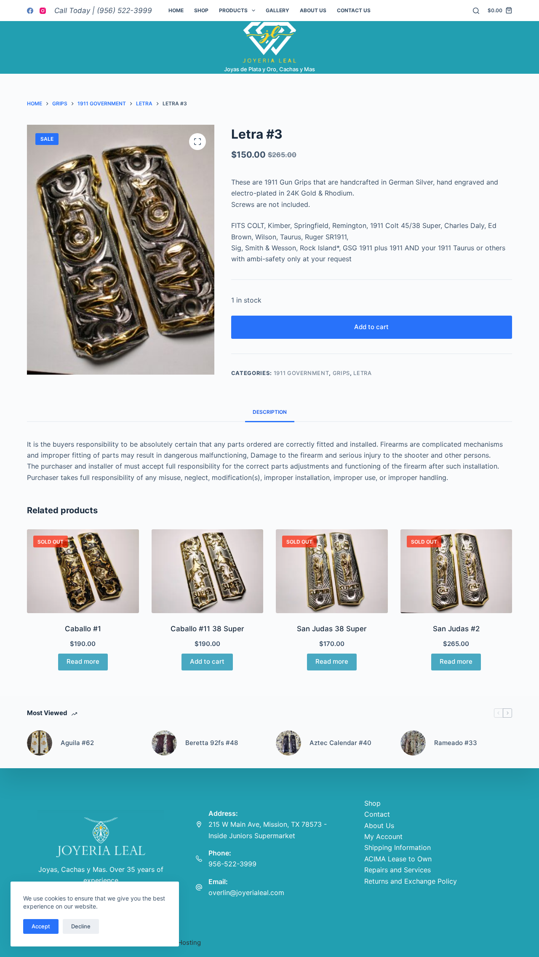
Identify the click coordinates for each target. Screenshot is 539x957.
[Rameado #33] (413, 743)
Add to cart (371, 327)
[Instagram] (43, 11)
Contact (377, 814)
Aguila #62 (77, 743)
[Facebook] (30, 11)
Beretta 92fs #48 (211, 743)
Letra (362, 373)
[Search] (476, 11)
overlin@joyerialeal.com (246, 892)
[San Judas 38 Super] (332, 571)
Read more (83, 661)
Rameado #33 (455, 743)
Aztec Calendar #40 (340, 743)
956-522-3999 (232, 864)
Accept (41, 926)
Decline (81, 926)
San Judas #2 (456, 629)
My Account (383, 836)
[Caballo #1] (83, 571)
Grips (341, 373)
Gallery (277, 10)
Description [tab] (270, 412)
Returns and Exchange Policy (410, 881)
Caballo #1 (83, 629)
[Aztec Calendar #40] (288, 743)
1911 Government (301, 373)
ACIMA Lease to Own (398, 859)
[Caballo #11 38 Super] (208, 571)
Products (233, 10)
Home (176, 10)
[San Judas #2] (456, 571)
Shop (201, 10)
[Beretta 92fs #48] (164, 743)
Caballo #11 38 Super (207, 629)
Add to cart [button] (207, 661)
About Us (313, 10)
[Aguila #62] (39, 743)
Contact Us (354, 10)
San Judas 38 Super (332, 629)
